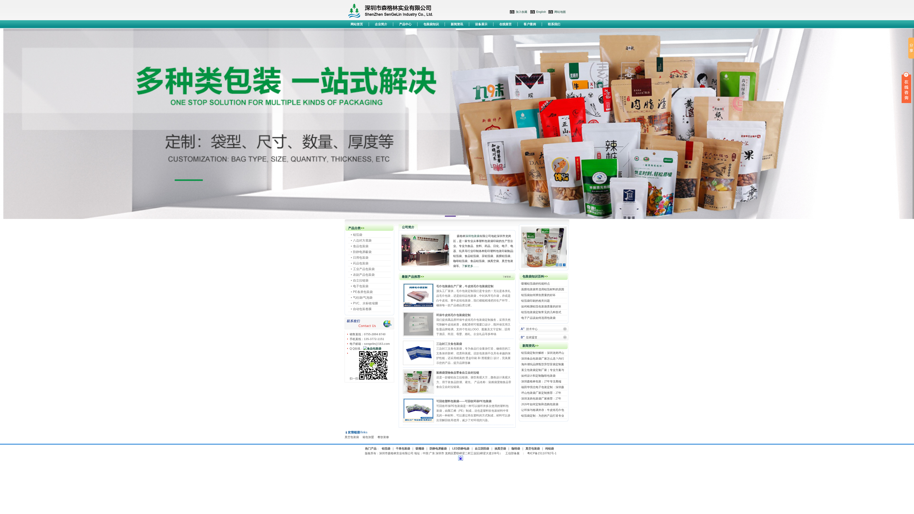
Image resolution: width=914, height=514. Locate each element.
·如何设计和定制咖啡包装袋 (538, 375)
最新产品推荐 (411, 276)
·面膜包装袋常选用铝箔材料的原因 (542, 289)
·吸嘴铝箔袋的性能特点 (535, 283)
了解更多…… (470, 266)
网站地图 (560, 12)
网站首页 (357, 24)
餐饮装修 (383, 437)
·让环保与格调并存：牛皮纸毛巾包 (542, 410)
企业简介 (381, 24)
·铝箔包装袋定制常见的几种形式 (540, 312)
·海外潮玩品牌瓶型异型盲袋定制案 (542, 364)
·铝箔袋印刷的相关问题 (535, 300)
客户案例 (530, 24)
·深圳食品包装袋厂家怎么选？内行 (542, 358)
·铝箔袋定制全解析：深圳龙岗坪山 (542, 353)
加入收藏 (521, 12)
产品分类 (354, 228)
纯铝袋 (549, 448)
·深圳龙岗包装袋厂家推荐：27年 (540, 398)
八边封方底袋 (362, 240)
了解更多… (507, 277)
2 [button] (463, 216)
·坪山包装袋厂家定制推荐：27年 (540, 393)
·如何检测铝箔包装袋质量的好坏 (540, 306)
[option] (457, 124)
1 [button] (450, 216)
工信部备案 (512, 453)
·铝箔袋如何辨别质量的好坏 (538, 295)
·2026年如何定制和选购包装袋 (539, 404)
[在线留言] (543, 336)
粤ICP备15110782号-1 (541, 453)
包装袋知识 (431, 24)
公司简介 (408, 227)
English (541, 12)
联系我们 (554, 24)
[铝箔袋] (543, 328)
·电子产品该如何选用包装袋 (538, 318)
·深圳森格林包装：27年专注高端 (540, 381)
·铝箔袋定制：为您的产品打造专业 (542, 415)
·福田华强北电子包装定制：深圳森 (542, 387)
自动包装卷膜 (362, 309)
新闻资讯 (457, 24)
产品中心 (405, 24)
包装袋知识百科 (533, 276)
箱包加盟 (368, 437)
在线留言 (505, 24)
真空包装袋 (352, 437)
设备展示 (481, 24)
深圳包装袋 (472, 236)
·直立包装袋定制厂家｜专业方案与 (542, 370)
